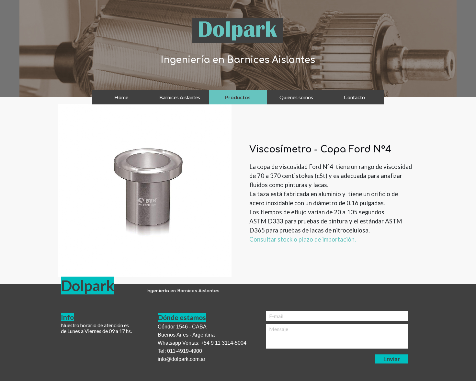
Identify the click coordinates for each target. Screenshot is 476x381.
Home (121, 97)
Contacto (354, 97)
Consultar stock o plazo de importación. (302, 239)
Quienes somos (296, 97)
